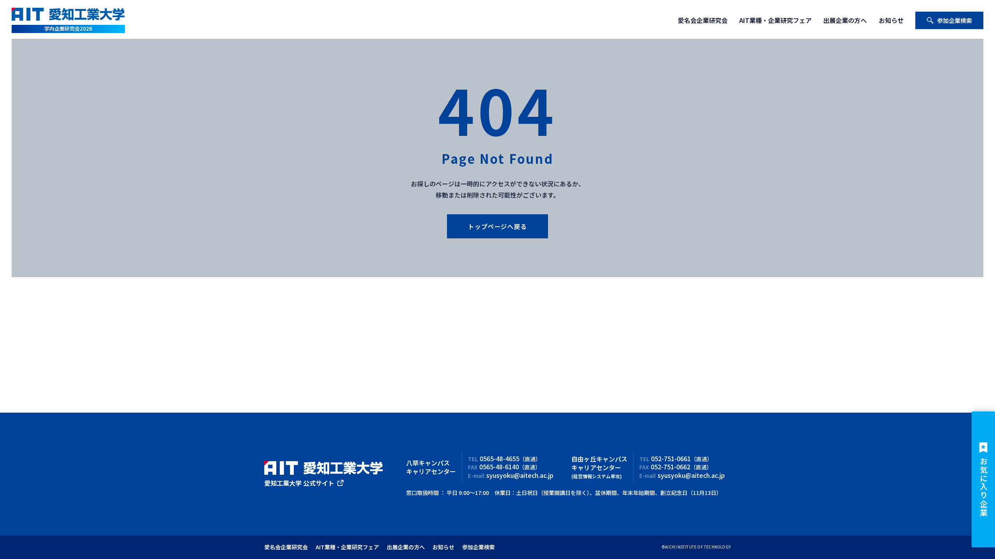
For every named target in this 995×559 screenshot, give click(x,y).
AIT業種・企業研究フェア (775, 20)
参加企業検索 (954, 20)
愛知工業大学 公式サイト (299, 483)
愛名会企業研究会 (703, 20)
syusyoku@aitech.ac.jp (519, 475)
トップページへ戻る (497, 226)
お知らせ (891, 20)
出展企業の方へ (845, 20)
